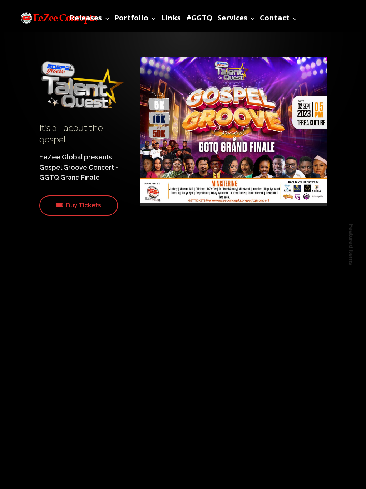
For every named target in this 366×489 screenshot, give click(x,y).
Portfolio (131, 18)
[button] (78, 205)
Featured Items (351, 244)
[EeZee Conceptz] (59, 18)
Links (171, 18)
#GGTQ (199, 18)
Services (232, 18)
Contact (275, 18)
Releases (86, 18)
